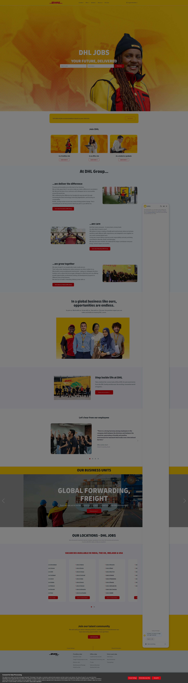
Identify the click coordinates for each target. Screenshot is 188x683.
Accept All (156, 678)
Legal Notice (38, 681)
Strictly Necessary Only (144, 678)
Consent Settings (133, 678)
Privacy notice (33, 681)
